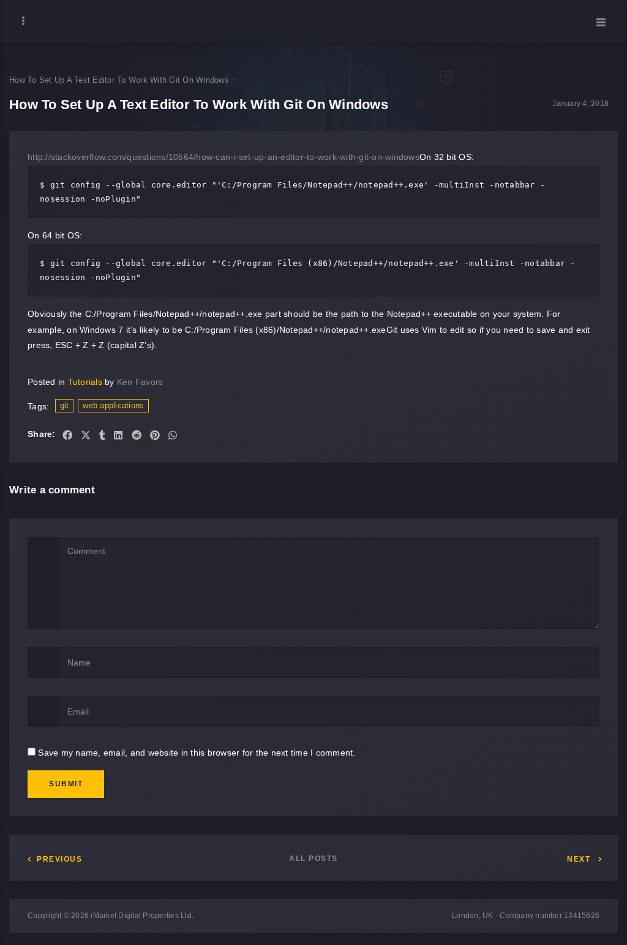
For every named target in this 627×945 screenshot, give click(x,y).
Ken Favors (140, 382)
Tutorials (85, 382)
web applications (113, 405)
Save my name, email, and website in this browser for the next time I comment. (196, 752)
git (64, 405)
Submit (66, 784)
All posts (313, 858)
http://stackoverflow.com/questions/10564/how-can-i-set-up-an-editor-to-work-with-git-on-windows (223, 157)
